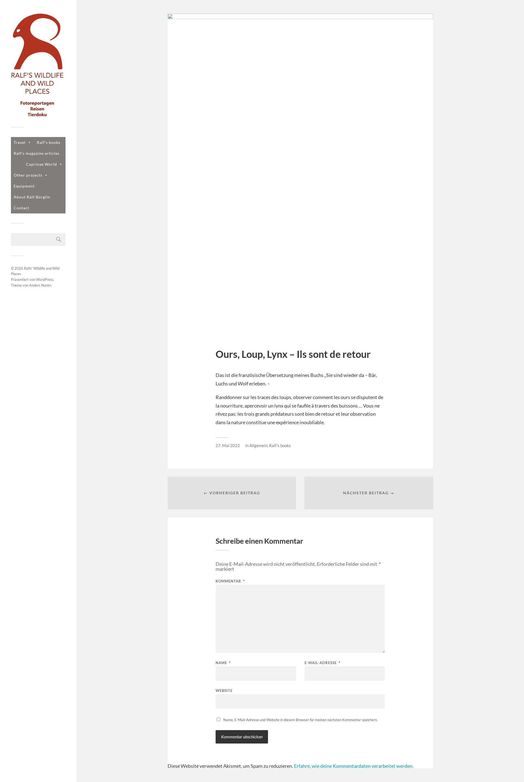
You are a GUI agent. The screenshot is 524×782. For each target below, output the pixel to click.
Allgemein (258, 445)
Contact (21, 208)
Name (223, 663)
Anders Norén (40, 285)
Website (224, 690)
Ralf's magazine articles (36, 153)
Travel (20, 142)
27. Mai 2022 (228, 445)
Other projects (28, 175)
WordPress (44, 279)
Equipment (24, 186)
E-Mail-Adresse (322, 663)
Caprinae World (41, 164)
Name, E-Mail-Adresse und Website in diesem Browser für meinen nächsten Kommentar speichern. (300, 720)
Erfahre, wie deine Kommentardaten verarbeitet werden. (353, 766)
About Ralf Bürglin (32, 197)
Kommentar (230, 581)
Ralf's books (48, 142)
